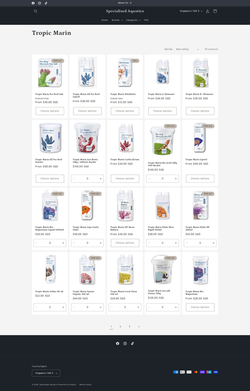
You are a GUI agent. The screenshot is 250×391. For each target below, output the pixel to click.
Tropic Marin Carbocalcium (124, 159)
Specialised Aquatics (48, 384)
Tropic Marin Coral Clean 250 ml (123, 292)
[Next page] (138, 326)
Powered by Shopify (67, 384)
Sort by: (168, 49)
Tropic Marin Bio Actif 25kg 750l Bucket (162, 164)
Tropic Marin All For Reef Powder (48, 160)
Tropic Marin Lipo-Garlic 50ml (86, 228)
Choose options (50, 111)
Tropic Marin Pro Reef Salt (49, 94)
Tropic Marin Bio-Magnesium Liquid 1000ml (49, 228)
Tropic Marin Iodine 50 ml (49, 291)
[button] (35, 11)
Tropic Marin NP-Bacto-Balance (122, 228)
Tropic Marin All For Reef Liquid (86, 95)
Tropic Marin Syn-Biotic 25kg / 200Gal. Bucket (85, 160)
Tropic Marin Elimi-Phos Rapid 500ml (161, 228)
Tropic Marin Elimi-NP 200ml (198, 228)
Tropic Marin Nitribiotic (123, 94)
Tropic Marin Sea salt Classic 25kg (159, 292)
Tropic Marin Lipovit (196, 159)
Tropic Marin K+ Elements (199, 94)
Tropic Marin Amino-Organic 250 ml (84, 292)
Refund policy (85, 384)
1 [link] (111, 327)
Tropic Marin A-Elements (161, 94)
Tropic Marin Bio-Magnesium (195, 292)
